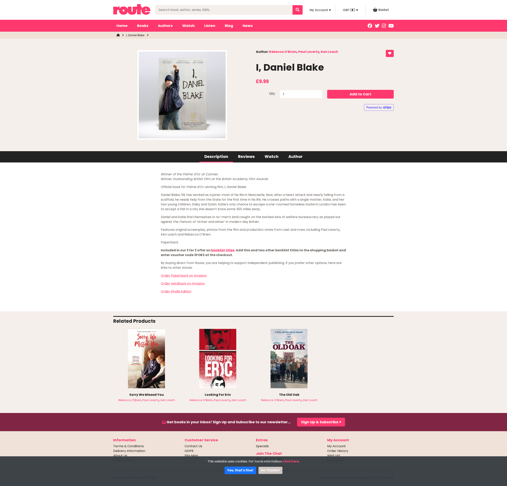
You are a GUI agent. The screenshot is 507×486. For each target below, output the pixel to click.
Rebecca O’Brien (283, 51)
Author (295, 156)
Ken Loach (329, 51)
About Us (120, 455)
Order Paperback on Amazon (184, 275)
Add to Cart (360, 94)
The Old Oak (289, 394)
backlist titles (222, 250)
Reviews (246, 156)
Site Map (191, 455)
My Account (336, 446)
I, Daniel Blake (135, 35)
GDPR (189, 451)
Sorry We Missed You (146, 394)
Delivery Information (129, 451)
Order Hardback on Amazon (183, 283)
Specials (262, 446)
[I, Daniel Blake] (182, 96)
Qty (272, 93)
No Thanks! (270, 470)
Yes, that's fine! (240, 470)
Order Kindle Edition (176, 291)
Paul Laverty (308, 51)
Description (216, 156)
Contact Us (193, 446)
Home (122, 25)
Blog (229, 25)
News (248, 25)
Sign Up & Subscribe (320, 422)
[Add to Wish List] (390, 53)
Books (142, 25)
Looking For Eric (218, 394)
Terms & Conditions (128, 446)
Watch (188, 25)
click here (291, 461)
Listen (209, 25)
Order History (337, 451)
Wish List (333, 455)
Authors (165, 25)
